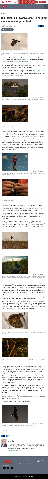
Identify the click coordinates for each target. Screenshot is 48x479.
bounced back (24, 65)
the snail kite (25, 59)
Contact (19, 463)
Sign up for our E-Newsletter (40, 461)
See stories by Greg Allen (14, 450)
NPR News (3, 13)
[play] (3, 6)
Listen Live (30, 463)
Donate (43, 2)
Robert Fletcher (6, 70)
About (19, 460)
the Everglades (22, 64)
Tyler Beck (31, 131)
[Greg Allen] (4, 443)
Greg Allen (7, 25)
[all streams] (46, 6)
